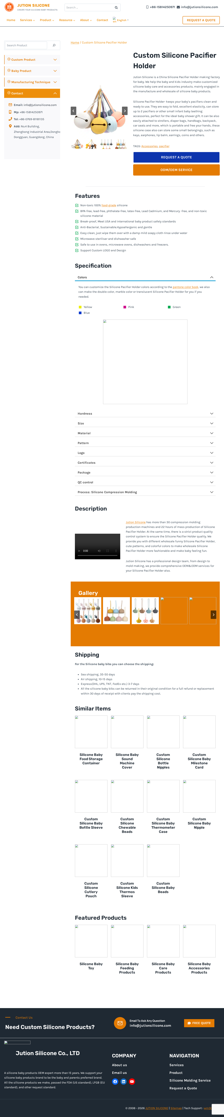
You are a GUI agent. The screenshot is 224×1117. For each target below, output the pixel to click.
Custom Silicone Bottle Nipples (163, 761)
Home (11, 20)
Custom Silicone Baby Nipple (199, 823)
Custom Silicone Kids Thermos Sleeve (127, 889)
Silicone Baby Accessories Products (199, 968)
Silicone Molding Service (190, 1080)
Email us (119, 1073)
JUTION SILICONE (156, 1108)
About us (119, 1065)
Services (176, 1065)
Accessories (149, 146)
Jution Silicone (136, 522)
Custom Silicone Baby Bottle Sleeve (91, 823)
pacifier (164, 146)
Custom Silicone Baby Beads (163, 887)
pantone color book (185, 287)
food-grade (109, 205)
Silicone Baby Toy (91, 966)
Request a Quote (201, 20)
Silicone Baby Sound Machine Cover (127, 761)
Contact (102, 20)
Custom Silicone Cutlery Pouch (91, 889)
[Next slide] (125, 111)
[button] (77, 144)
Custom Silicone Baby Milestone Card (199, 761)
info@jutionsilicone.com (40, 105)
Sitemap (176, 1108)
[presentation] (91, 732)
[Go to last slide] (73, 111)
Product (176, 1073)
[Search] (54, 45)
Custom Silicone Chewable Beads (127, 825)
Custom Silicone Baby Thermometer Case (163, 825)
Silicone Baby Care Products (163, 968)
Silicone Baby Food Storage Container (91, 759)
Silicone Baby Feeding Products (127, 968)
